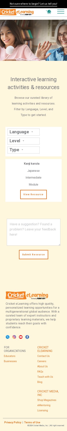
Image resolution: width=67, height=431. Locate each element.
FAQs (40, 371)
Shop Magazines (46, 400)
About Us (42, 366)
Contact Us (43, 356)
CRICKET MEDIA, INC (48, 393)
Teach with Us (45, 376)
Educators (9, 356)
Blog (39, 382)
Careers (41, 361)
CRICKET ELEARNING (44, 349)
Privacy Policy (12, 422)
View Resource (33, 194)
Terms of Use (32, 422)
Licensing (42, 410)
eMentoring (43, 405)
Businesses (10, 361)
